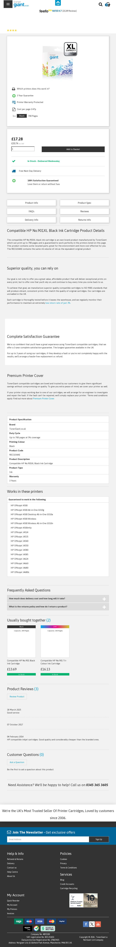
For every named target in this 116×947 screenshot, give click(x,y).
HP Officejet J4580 (19, 550)
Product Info (31, 203)
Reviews (84, 211)
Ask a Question (17, 762)
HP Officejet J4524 (19, 532)
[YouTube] (98, 924)
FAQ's (31, 211)
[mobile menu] (8, 4)
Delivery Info (31, 220)
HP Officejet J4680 (19, 568)
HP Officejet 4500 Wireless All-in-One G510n (32, 523)
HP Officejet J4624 (19, 559)
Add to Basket (73, 149)
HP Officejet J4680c (20, 572)
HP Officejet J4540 (19, 541)
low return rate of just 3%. (58, 303)
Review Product (17, 696)
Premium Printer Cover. (43, 398)
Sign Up (99, 839)
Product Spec (84, 203)
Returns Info (84, 220)
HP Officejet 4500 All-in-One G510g (27, 510)
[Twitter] (92, 924)
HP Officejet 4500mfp (21, 527)
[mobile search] (101, 5)
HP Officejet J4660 (19, 563)
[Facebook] (86, 924)
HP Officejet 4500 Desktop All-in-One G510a (32, 514)
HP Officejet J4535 (19, 536)
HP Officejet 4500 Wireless (23, 519)
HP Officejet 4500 (19, 505)
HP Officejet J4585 (19, 554)
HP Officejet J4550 (19, 545)
